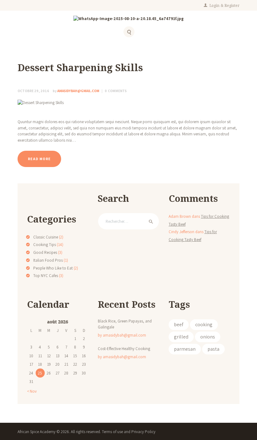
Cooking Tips (44, 244)
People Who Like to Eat (53, 268)
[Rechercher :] (128, 221)
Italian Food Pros (48, 260)
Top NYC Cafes (45, 275)
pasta (213, 349)
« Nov (32, 391)
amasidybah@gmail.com (76, 90)
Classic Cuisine (45, 237)
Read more (39, 158)
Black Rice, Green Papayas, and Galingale (125, 324)
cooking (203, 324)
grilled (181, 336)
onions (207, 336)
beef (178, 324)
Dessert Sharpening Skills (80, 67)
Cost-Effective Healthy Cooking (124, 348)
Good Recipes (45, 252)
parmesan (185, 349)
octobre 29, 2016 (33, 90)
